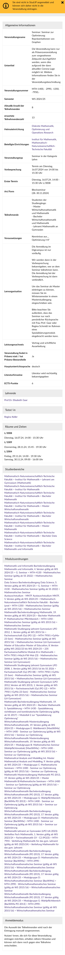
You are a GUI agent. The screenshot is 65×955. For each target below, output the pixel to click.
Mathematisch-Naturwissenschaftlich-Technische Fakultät (43, 146)
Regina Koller (11, 417)
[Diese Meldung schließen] (62, 2)
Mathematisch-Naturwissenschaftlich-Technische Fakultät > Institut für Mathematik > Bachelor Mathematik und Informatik (29, 545)
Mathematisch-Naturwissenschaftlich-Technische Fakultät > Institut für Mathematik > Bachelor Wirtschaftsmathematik (29, 516)
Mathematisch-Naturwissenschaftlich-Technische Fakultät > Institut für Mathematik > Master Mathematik (29, 526)
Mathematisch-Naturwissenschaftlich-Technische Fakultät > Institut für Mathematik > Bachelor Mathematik (29, 496)
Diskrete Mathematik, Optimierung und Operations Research (43, 129)
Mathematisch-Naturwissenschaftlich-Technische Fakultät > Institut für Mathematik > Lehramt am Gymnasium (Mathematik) (29, 479)
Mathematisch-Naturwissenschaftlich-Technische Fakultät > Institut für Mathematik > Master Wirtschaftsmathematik (29, 506)
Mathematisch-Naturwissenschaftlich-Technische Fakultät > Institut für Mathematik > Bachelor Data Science (30, 536)
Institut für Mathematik (44, 139)
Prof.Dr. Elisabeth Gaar (16, 400)
